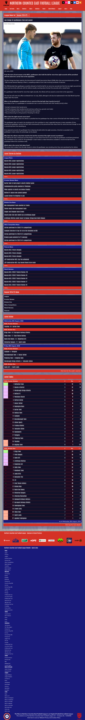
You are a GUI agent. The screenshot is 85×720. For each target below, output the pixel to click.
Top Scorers (7, 625)
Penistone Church (19, 397)
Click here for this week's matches (71, 371)
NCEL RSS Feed (8, 707)
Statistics (37, 9)
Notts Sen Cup (8, 600)
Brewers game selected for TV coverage (15, 237)
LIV (15, 480)
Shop (71, 9)
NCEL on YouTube (9, 705)
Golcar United (22, 355)
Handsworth (17, 432)
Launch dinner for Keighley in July (14, 196)
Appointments (8, 671)
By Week (6, 577)
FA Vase (6, 592)
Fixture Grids (8, 608)
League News (8, 158)
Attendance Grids (8, 610)
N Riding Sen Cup (8, 598)
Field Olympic (18, 454)
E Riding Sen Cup (8, 594)
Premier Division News (11, 180)
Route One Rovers (9, 339)
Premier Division (9, 299)
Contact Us (7, 678)
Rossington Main (19, 406)
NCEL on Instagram (9, 697)
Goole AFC (7, 367)
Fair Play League (8, 627)
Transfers (7, 566)
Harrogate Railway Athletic (22, 332)
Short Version (8, 615)
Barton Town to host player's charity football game (19, 183)
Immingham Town (19, 505)
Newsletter (7, 688)
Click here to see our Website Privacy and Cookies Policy (43, 718)
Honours (7, 686)
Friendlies (7, 606)
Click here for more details (73, 525)
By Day (6, 575)
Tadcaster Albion (28, 361)
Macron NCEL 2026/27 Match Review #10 (16, 272)
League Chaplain (8, 676)
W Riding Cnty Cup (9, 604)
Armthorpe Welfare (20, 461)
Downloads (7, 684)
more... (6, 176)
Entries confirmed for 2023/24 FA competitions (18, 240)
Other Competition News (11, 225)
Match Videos (8, 570)
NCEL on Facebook (9, 699)
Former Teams (8, 665)
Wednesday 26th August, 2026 (13, 321)
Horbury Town (18, 413)
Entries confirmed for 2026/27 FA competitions (18, 227)
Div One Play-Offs (8, 587)
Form (6, 621)
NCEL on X (7, 696)
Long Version (8, 614)
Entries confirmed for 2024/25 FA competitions (18, 234)
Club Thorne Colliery (20, 336)
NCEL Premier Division (11, 324)
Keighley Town (19, 358)
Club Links (7, 709)
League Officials (8, 675)
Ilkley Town (7, 336)
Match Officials (51, 9)
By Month (7, 579)
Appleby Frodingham (20, 518)
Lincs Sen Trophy (8, 596)
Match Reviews (8, 269)
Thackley (6, 326)
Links (65, 9)
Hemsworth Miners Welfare (22, 499)
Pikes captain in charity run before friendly (17, 189)
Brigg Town (7, 332)
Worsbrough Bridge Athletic (12, 361)
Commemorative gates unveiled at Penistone (17, 186)
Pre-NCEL (7, 690)
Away (6, 619)
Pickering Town (8, 358)
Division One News (10, 202)
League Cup (7, 589)
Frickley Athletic (19, 425)
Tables (30, 9)
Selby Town (17, 467)
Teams (43, 9)
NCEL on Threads (8, 701)
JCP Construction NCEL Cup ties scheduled (16, 259)
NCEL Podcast (8, 568)
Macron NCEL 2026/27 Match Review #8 (15, 278)
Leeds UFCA (17, 474)
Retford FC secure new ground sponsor (15, 192)
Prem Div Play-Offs (9, 583)
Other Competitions (10, 305)
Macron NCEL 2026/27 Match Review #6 (15, 285)
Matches (24, 9)
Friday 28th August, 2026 (12, 346)
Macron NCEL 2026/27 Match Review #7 (15, 281)
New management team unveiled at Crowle (17, 205)
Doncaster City (18, 477)
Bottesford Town (19, 384)
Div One (6, 585)
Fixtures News (8, 247)
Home (6, 9)
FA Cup (6, 591)
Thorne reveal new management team (15, 208)
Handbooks (7, 682)
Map (6, 661)
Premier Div (7, 581)
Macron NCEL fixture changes (12, 250)
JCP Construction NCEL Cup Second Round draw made (20, 262)
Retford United (18, 400)
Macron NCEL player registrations (14, 161)
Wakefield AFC (22, 339)
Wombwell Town (19, 470)
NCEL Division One (9, 330)
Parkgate (14, 351)
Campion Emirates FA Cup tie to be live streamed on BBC (21, 231)
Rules (6, 680)
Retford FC (17, 393)
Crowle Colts (18, 509)
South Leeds (22, 342)
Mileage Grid (7, 663)
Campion (6, 351)
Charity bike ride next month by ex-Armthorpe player (19, 215)
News (18, 9)
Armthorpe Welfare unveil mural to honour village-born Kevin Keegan (24, 218)
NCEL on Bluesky (8, 703)
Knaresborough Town (10, 355)
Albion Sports (18, 422)
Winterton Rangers (9, 342)
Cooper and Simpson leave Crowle (14, 211)
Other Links (7, 711)
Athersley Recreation (20, 496)
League (59, 9)
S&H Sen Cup (8, 602)
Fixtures (6, 310)
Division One (8, 302)
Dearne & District (19, 387)
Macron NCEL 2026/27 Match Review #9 (15, 275)
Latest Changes (8, 669)
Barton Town (16, 326)
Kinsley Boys (17, 486)
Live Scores (12, 9)
